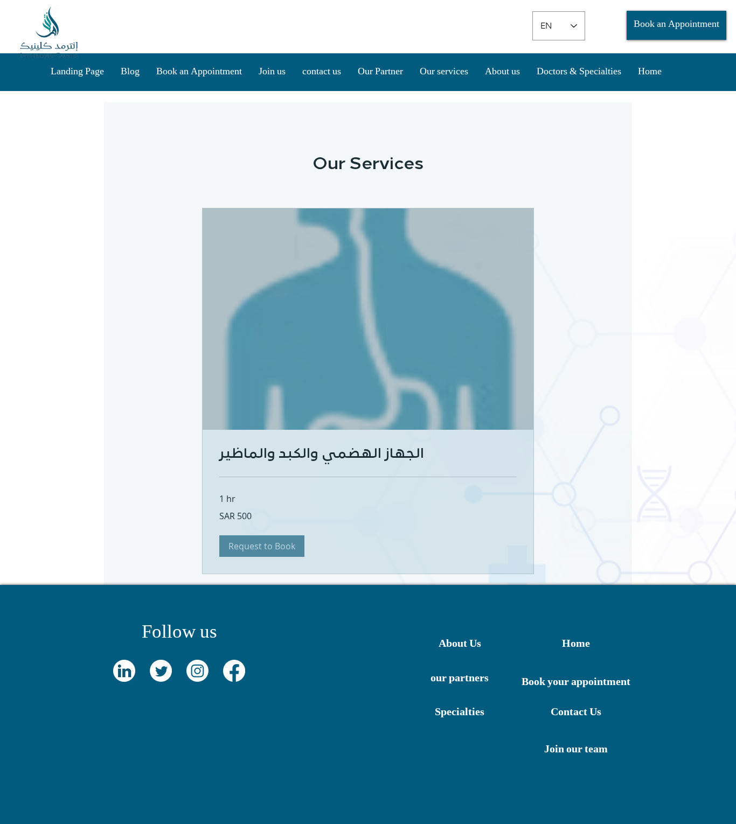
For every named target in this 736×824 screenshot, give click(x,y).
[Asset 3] (124, 671)
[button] (261, 546)
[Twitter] (161, 671)
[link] (368, 455)
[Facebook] (234, 671)
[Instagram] (197, 671)
